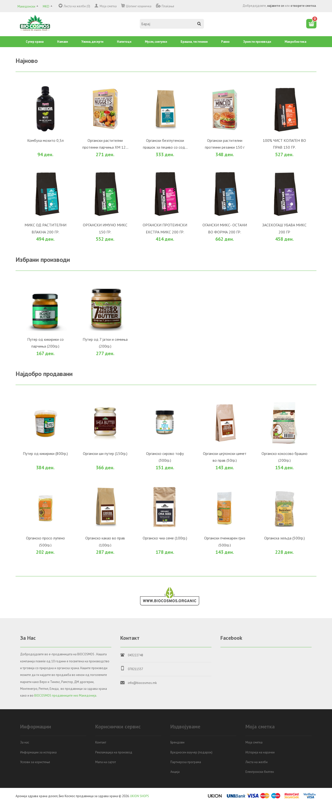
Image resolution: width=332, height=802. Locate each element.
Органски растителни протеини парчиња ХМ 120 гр (181, 190)
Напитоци (124, 42)
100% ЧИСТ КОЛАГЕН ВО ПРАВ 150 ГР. (70, 461)
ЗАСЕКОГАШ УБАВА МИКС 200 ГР (181, 731)
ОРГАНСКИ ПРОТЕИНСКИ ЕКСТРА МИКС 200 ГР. (181, 596)
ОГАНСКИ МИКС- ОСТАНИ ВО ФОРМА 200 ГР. (70, 731)
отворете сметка (303, 6)
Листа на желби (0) (77, 6)
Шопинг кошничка (138, 6)
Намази (62, 42)
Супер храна (35, 42)
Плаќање (168, 6)
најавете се (275, 6)
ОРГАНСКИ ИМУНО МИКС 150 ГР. (71, 596)
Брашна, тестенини (194, 42)
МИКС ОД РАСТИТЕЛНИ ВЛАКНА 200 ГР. (181, 461)
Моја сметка (108, 6)
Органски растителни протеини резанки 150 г (181, 326)
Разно (225, 42)
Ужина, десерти (92, 42)
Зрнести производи (257, 42)
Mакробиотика (295, 42)
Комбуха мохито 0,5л (70, 190)
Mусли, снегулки (156, 42)
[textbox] (172, 24)
